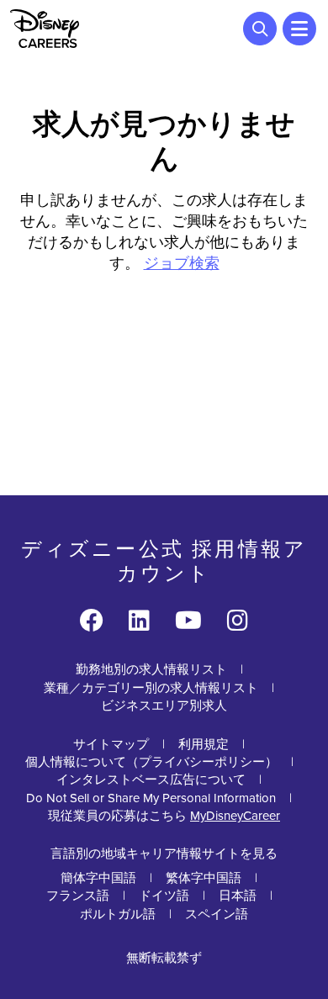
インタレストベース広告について (151, 779)
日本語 (238, 895)
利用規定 (203, 744)
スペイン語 (216, 914)
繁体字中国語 (203, 878)
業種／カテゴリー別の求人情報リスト (151, 688)
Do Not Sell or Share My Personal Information (151, 798)
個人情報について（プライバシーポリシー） (151, 762)
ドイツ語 (164, 895)
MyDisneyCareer (235, 815)
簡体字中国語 (98, 878)
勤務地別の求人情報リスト (151, 669)
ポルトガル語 (118, 914)
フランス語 (77, 895)
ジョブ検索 (182, 263)
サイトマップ (111, 744)
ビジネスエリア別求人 (164, 705)
